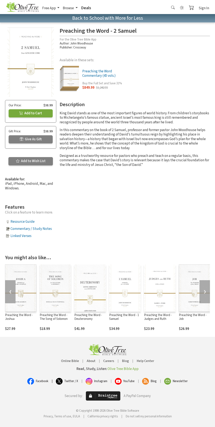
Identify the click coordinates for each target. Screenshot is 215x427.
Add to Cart (33, 113)
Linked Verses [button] (20, 235)
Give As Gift (33, 139)
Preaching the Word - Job (193, 317)
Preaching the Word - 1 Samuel (124, 317)
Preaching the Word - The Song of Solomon (54, 317)
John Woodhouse (81, 43)
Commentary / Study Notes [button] (31, 228)
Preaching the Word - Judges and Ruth (158, 317)
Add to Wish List (33, 161)
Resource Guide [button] (22, 221)
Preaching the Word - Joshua (19, 317)
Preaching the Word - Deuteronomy (88, 317)
